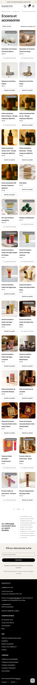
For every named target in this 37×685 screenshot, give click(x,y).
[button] (25, 6)
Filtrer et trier (7, 26)
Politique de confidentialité (10, 659)
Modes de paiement (8, 644)
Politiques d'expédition (8, 665)
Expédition (5, 641)
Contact (4, 650)
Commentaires (6, 626)
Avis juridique (6, 671)
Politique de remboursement (10, 662)
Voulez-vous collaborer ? (9, 647)
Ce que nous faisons (8, 623)
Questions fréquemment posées (11, 638)
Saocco (18, 678)
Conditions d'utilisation (9, 668)
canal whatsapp (14, 598)
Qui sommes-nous (7, 620)
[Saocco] (7, 6)
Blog (3, 628)
